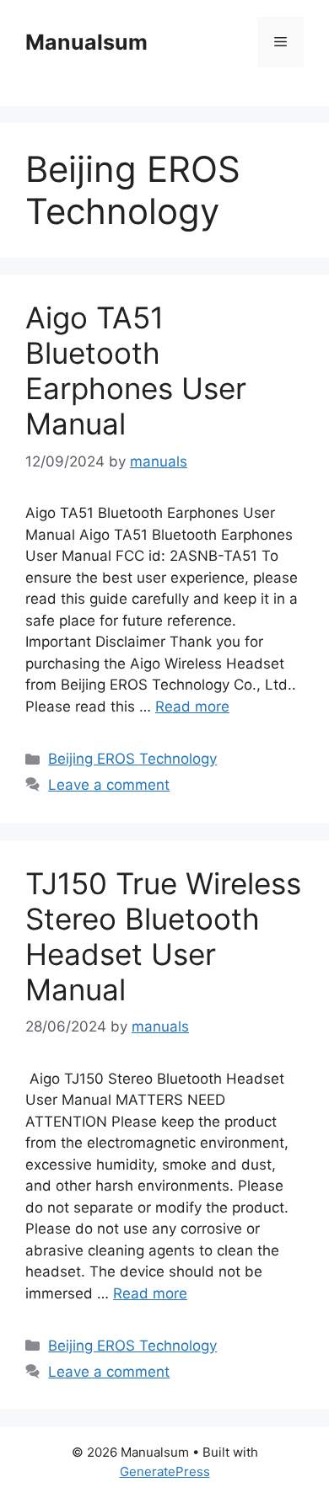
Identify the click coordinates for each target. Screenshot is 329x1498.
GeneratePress (165, 1471)
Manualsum (86, 42)
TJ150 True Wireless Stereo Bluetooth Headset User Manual (163, 936)
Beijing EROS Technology (132, 758)
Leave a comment (109, 784)
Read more (192, 706)
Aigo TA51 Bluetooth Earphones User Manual (135, 370)
